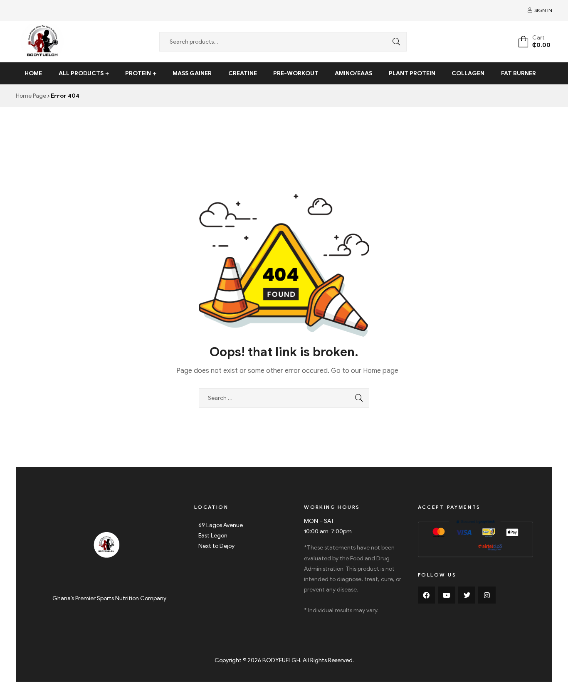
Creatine (242, 73)
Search (394, 42)
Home (33, 73)
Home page (380, 371)
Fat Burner (518, 73)
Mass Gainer (192, 73)
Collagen (468, 73)
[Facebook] (426, 595)
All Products (81, 73)
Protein (138, 73)
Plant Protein (412, 73)
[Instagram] (487, 595)
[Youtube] (446, 595)
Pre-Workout (296, 73)
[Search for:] (284, 398)
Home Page (31, 95)
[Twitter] (467, 595)
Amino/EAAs (353, 73)
